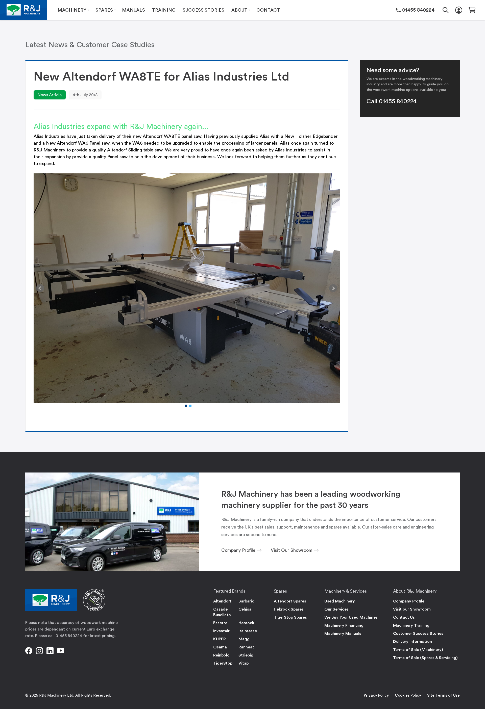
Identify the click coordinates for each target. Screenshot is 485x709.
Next (333, 288)
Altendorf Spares (290, 601)
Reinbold (221, 655)
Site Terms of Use (443, 695)
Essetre (220, 623)
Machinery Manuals (342, 634)
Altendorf (222, 601)
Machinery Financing (343, 625)
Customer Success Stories (418, 634)
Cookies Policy (408, 695)
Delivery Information (412, 642)
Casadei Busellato (222, 612)
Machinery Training (411, 625)
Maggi (244, 639)
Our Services (336, 609)
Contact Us (404, 617)
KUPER (219, 639)
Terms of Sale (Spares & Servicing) (425, 658)
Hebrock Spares (289, 609)
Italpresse (247, 631)
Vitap (243, 663)
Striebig (245, 655)
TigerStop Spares (290, 617)
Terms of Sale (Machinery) (418, 650)
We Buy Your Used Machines (351, 617)
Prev (40, 288)
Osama (220, 647)
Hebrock (246, 623)
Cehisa (244, 609)
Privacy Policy (376, 695)
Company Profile (408, 601)
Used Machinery (339, 601)
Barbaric (246, 601)
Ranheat (246, 647)
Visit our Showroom (412, 609)
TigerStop (222, 663)
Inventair (221, 631)
